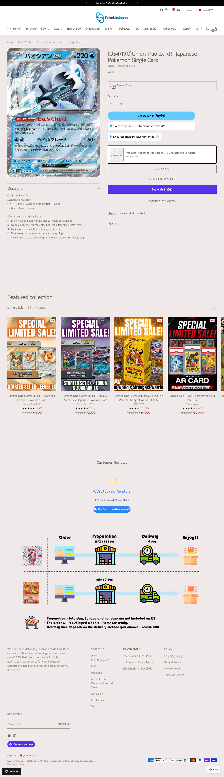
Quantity (113, 96)
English (189, 10)
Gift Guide (97, 693)
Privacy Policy (172, 668)
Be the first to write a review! (112, 509)
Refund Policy (172, 662)
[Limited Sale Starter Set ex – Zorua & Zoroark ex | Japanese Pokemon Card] (85, 354)
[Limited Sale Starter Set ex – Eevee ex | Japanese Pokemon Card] (31, 354)
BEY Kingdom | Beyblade (137, 668)
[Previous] (86, 3)
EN (178, 10)
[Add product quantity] (121, 103)
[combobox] (176, 9)
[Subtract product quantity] (111, 103)
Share (115, 223)
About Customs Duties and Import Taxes (102, 683)
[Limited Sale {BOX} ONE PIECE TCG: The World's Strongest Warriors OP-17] (138, 354)
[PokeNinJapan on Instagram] (166, 9)
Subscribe (64, 724)
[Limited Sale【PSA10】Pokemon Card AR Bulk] (192, 354)
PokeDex (96, 672)
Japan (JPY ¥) (208, 10)
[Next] (137, 3)
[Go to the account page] (207, 28)
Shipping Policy (173, 656)
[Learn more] (157, 137)
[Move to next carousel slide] (214, 275)
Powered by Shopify (16, 764)
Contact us (97, 700)
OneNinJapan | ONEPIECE (137, 656)
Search (95, 706)
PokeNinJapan (32, 760)
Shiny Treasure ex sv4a (121, 65)
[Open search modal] (9, 28)
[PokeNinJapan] (112, 17)
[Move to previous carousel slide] (206, 275)
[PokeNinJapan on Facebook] (161, 9)
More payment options (162, 200)
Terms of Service (174, 675)
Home (10, 42)
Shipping (113, 213)
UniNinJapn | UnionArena (137, 662)
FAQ (93, 666)
